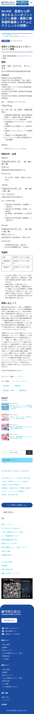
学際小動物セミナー (11, 631)
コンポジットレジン (19, 381)
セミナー (20, 376)
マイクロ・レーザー (7, 491)
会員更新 (4, 647)
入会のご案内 (5, 551)
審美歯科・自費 (8, 390)
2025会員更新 (7, 471)
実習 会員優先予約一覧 (9, 540)
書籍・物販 (4, 693)
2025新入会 (16, 471)
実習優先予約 (6, 656)
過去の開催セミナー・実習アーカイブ (14, 547)
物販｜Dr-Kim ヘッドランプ (10, 573)
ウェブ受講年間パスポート (10, 687)
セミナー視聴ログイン (22, 1)
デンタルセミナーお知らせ (10, 528)
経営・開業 (15, 494)
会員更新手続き (6, 555)
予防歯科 (25, 481)
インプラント (17, 481)
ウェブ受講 (5, 659)
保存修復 (6, 386)
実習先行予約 (6, 681)
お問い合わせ (23, 4)
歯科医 (6, 41)
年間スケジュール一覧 (9, 543)
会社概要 (4, 565)
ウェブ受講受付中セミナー (10, 536)
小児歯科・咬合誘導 (13, 484)
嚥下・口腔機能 (19, 488)
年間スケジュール (7, 650)
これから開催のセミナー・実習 (12, 532)
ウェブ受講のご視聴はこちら (17, 505)
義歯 (28, 478)
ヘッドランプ (6, 700)
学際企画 (14, 710)
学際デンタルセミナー (11, 628)
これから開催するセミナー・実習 (12, 653)
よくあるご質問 (6, 562)
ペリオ (17, 478)
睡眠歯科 (21, 491)
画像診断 (27, 488)
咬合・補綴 (23, 478)
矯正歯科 (4, 484)
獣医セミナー (5, 665)
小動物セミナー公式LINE (12, 634)
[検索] (29, 452)
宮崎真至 (18, 386)
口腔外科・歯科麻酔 (7, 481)
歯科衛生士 (23, 390)
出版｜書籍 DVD (7, 569)
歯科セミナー (5, 640)
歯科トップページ (7, 524)
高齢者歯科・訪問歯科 (8, 488)
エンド (12, 478)
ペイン (16, 491)
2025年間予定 (25, 471)
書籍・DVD (5, 697)
